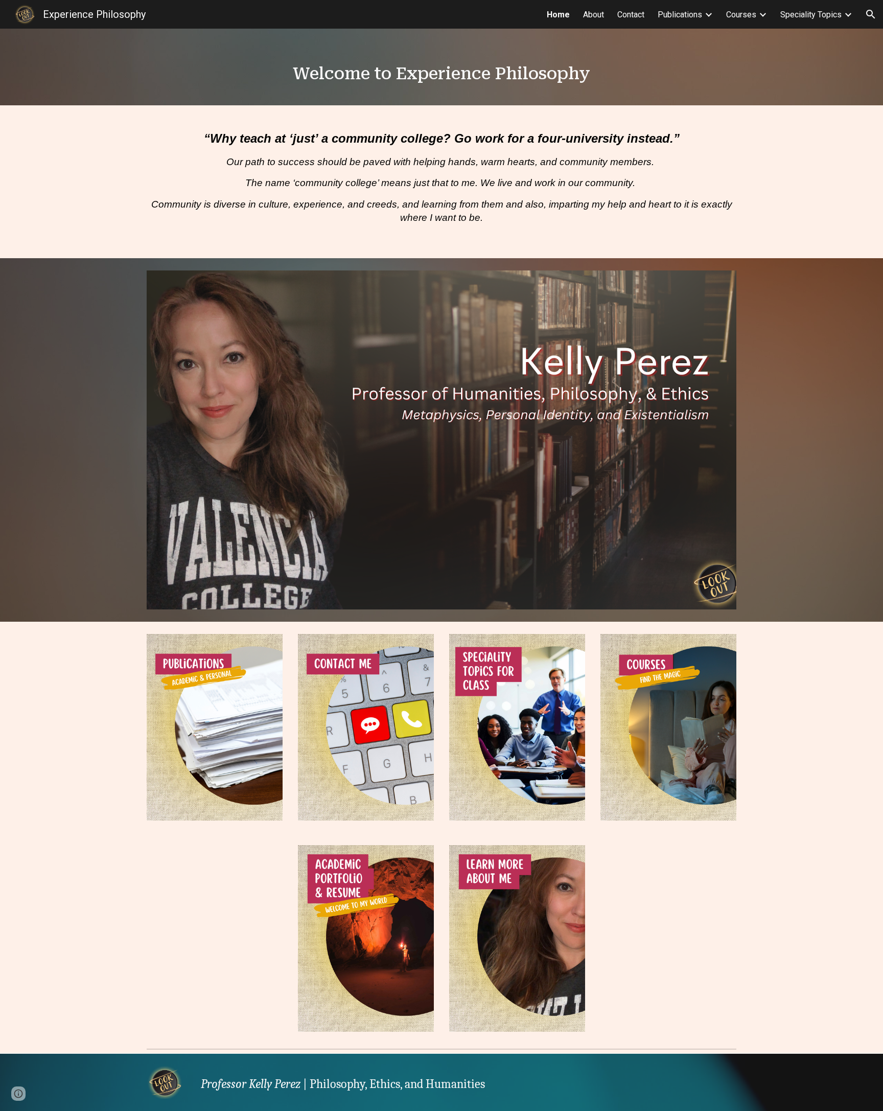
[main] (441, 67)
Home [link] (558, 14)
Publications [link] (680, 14)
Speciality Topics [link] (811, 14)
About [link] (593, 14)
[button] (870, 14)
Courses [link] (741, 14)
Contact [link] (630, 14)
